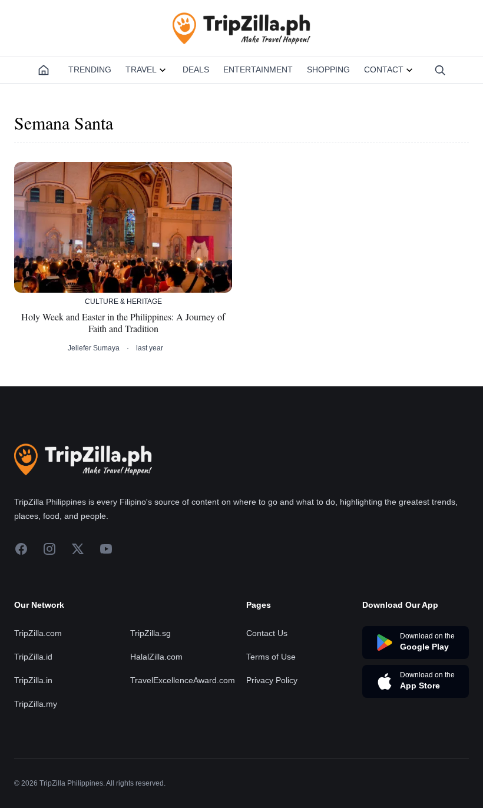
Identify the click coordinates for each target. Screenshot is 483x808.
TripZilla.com (38, 633)
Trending (89, 69)
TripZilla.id (33, 656)
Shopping (328, 69)
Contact (383, 69)
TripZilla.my (35, 703)
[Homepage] (43, 70)
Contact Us (266, 633)
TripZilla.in (33, 680)
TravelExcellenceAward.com (182, 680)
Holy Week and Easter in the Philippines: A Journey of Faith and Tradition (123, 323)
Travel (141, 69)
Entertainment (258, 69)
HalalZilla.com (156, 656)
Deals (196, 69)
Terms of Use (271, 656)
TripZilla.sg (150, 633)
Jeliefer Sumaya (94, 348)
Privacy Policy (271, 680)
